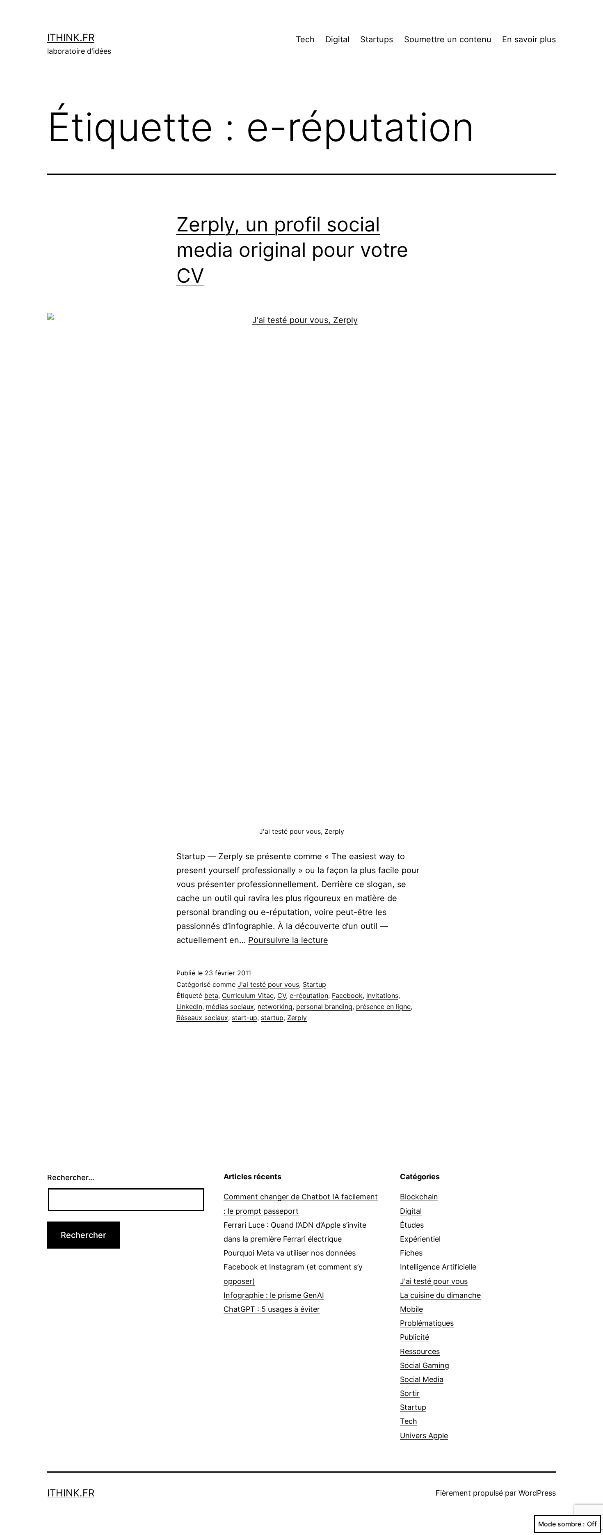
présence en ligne (383, 1006)
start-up (244, 1017)
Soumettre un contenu (447, 39)
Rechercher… (70, 1177)
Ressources (420, 1351)
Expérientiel (420, 1239)
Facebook (347, 995)
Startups (376, 39)
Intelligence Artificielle (438, 1267)
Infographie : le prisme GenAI (274, 1295)
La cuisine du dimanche (440, 1295)
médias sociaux (230, 1006)
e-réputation (309, 995)
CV (281, 995)
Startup (314, 984)
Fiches (411, 1253)
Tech (305, 39)
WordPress (537, 1493)
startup (272, 1017)
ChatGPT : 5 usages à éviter (272, 1309)
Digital (337, 39)
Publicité (414, 1337)
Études (412, 1225)
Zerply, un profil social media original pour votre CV (292, 250)
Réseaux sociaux (202, 1017)
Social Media (421, 1379)
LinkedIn (189, 1006)
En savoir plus (529, 39)
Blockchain (419, 1196)
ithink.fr (70, 37)
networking (275, 1006)
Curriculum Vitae (248, 995)
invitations (382, 995)
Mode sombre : (561, 1524)
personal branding (324, 1006)
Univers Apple (424, 1435)
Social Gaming (424, 1365)
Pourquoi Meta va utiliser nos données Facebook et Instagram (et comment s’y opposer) (293, 1267)
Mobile (411, 1309)
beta (211, 995)
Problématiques (427, 1323)
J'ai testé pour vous (268, 984)
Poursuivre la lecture (288, 940)
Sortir (410, 1393)
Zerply (297, 1017)
